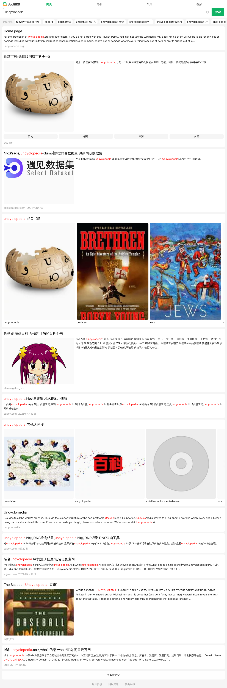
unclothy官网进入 (86, 21)
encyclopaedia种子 (140, 21)
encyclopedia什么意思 (169, 21)
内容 (196, 136)
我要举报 (130, 684)
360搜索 (12, 4)
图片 (149, 4)
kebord (49, 21)
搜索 (218, 11)
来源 (141, 136)
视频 (199, 4)
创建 (85, 136)
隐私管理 (113, 684)
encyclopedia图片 (197, 21)
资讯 (99, 4)
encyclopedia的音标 (112, 21)
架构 (30, 136)
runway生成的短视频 (28, 21)
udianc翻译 (64, 21)
